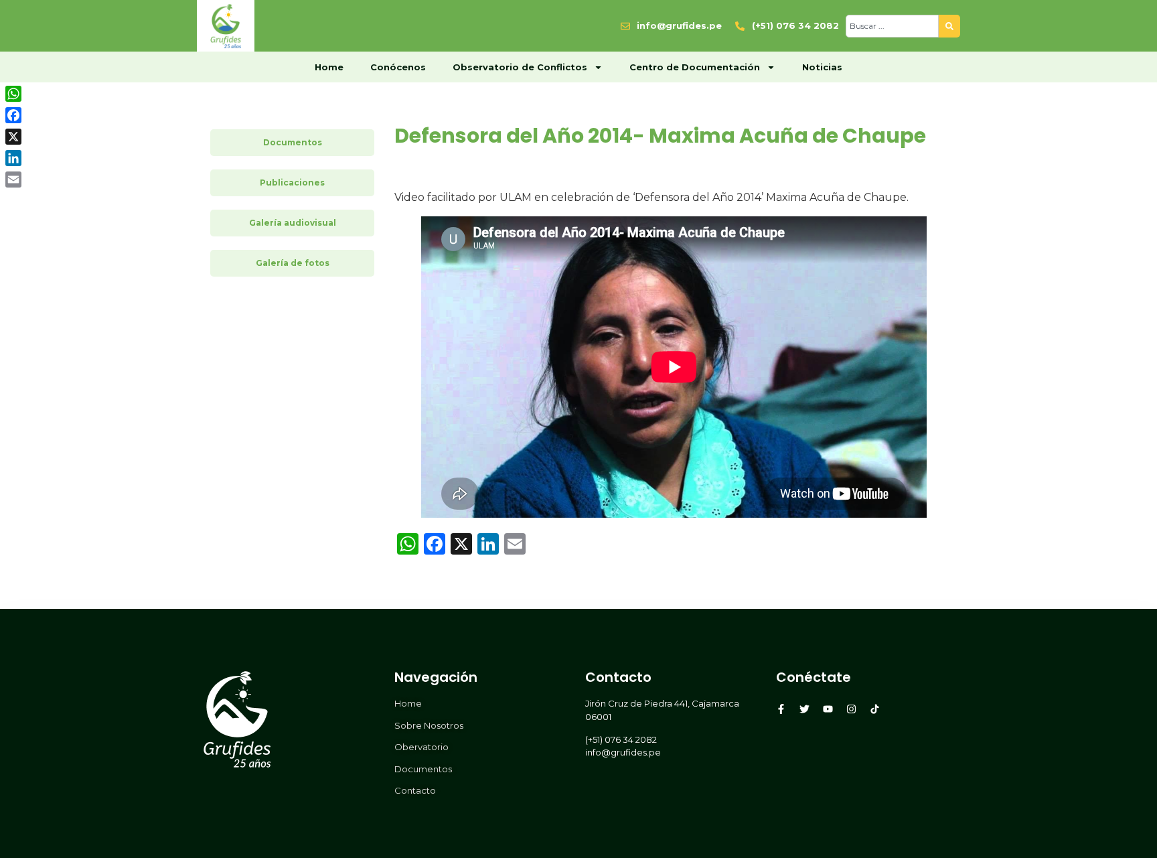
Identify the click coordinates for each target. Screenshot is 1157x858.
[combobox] (892, 26)
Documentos (292, 142)
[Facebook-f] (781, 709)
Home (329, 67)
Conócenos (398, 67)
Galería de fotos (292, 263)
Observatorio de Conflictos (520, 67)
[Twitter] (804, 709)
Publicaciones (292, 182)
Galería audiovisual (292, 223)
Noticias (822, 67)
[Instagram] (851, 709)
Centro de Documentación (694, 67)
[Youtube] (828, 709)
